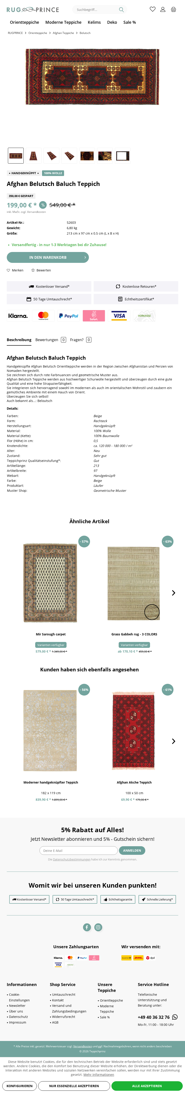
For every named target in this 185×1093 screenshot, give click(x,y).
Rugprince (15, 33)
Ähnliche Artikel (89, 521)
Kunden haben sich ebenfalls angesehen (89, 669)
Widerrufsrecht (63, 1017)
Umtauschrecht (63, 994)
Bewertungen (50, 339)
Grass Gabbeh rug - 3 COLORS (134, 634)
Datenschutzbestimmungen (71, 859)
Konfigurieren (19, 1086)
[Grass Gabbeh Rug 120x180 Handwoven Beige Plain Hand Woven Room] (134, 583)
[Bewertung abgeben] (92, 190)
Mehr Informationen (98, 1074)
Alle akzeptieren (147, 1086)
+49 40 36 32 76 (154, 1017)
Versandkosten (82, 1046)
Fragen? (80, 339)
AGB (55, 1022)
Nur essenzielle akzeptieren (74, 1086)
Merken (17, 270)
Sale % (105, 1017)
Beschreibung (19, 339)
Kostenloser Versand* (52, 286)
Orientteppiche (111, 1000)
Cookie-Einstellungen (19, 997)
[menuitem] (24, 22)
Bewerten (43, 270)
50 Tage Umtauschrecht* (52, 299)
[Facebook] (87, 927)
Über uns (16, 1011)
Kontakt (58, 1000)
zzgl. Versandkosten (33, 212)
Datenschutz (18, 1017)
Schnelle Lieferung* (160, 899)
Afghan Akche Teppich (134, 782)
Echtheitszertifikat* (139, 299)
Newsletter (17, 1005)
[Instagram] (98, 927)
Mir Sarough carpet (51, 634)
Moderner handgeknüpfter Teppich (50, 782)
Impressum (17, 1022)
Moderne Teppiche (107, 1009)
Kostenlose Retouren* (139, 286)
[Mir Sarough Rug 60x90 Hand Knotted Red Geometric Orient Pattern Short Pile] (51, 583)
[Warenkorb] (173, 9)
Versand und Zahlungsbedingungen (69, 1008)
